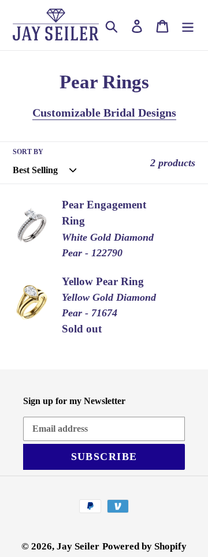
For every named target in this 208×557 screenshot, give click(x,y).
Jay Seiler (78, 546)
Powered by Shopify (144, 546)
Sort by (28, 152)
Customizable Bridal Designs (104, 112)
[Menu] (187, 24)
